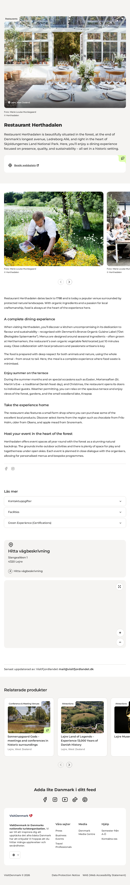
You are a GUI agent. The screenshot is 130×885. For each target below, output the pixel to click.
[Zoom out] (120, 642)
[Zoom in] (120, 633)
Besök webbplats (25, 165)
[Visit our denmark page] (45, 800)
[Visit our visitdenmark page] (65, 800)
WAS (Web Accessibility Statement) (104, 875)
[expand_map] (119, 586)
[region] (65, 614)
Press (59, 830)
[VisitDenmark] (21, 815)
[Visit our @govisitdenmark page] (75, 800)
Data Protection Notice (66, 875)
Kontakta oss (109, 838)
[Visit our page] (55, 800)
